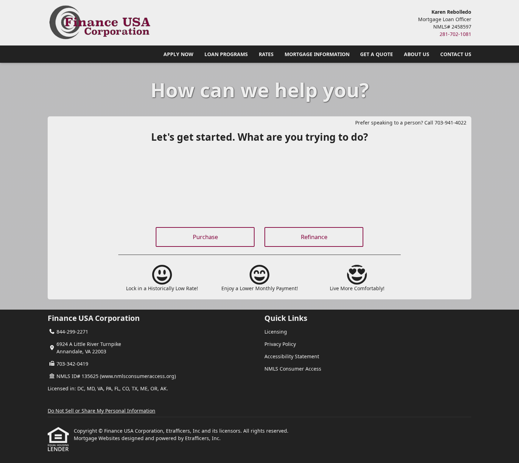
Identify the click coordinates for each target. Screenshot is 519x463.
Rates (266, 54)
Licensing (275, 331)
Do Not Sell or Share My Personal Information (101, 410)
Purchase (205, 237)
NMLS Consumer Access (292, 368)
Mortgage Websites (97, 438)
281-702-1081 (455, 34)
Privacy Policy (280, 344)
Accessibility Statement (291, 356)
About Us (416, 54)
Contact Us (455, 54)
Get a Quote (376, 54)
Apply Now (178, 54)
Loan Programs (226, 54)
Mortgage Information (317, 54)
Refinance (314, 237)
